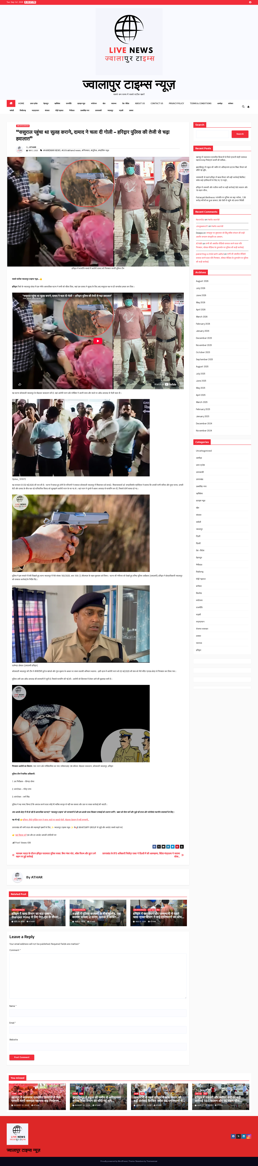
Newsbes (139, 1161)
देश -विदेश (125, 103)
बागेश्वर (230, 103)
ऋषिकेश (57, 103)
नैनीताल (71, 110)
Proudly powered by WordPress (114, 1161)
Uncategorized (23, 126)
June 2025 (201, 381)
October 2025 (203, 352)
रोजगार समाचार (202, 629)
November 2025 (204, 345)
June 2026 (201, 295)
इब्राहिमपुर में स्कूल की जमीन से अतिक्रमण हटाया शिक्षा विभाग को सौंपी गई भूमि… (97, 1099)
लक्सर (131, 110)
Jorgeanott (202, 226)
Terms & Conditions (200, 103)
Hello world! (214, 220)
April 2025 (201, 395)
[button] (243, 107)
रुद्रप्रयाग (35, 110)
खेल (104, 103)
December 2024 (204, 424)
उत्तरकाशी (98, 110)
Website (13, 1040)
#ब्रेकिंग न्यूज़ (103, 150)
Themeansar (151, 1161)
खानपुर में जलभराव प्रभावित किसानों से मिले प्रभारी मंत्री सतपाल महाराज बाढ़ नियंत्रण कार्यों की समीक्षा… (36, 1100)
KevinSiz (200, 220)
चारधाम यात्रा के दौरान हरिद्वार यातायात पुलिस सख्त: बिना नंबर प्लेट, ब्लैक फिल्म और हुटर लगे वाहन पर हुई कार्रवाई (56, 855)
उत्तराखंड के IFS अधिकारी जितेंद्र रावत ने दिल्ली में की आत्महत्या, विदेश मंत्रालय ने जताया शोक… (141, 855)
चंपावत (47, 110)
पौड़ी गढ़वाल (59, 110)
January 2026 (202, 331)
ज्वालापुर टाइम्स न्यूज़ (129, 83)
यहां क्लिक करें (20, 835)
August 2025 (202, 367)
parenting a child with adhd (210, 254)
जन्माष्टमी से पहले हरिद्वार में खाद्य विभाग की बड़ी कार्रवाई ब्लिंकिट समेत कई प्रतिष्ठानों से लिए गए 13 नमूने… (158, 1100)
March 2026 (202, 317)
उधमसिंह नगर (84, 110)
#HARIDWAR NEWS (51, 150)
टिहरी (198, 536)
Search (199, 124)
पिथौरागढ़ (23, 110)
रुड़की (121, 110)
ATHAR (32, 147)
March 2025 (202, 402)
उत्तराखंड (199, 479)
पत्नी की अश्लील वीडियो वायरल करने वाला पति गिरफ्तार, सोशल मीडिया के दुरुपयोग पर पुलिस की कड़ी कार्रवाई (222, 258)
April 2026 (201, 310)
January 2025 (202, 416)
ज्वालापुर (110, 110)
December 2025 (204, 338)
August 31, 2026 (22, 1105)
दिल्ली (198, 543)
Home (21, 103)
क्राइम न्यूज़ (81, 103)
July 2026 (200, 288)
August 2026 (202, 281)
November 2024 (204, 431)
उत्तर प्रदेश (33, 103)
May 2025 (200, 388)
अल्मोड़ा (219, 103)
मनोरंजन (94, 103)
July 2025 (200, 374)
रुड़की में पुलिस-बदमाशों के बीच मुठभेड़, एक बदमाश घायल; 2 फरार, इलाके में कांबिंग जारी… (96, 916)
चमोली (12, 110)
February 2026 (203, 324)
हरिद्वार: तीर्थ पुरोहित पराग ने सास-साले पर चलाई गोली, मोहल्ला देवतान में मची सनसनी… (56, 820)
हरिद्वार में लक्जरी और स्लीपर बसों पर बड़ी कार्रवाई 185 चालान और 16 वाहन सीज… (218, 1099)
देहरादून (46, 103)
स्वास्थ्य (113, 103)
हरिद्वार (157, 910)
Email (12, 1023)
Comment (15, 950)
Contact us (157, 103)
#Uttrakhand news (71, 150)
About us (140, 103)
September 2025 (204, 359)
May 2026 (200, 302)
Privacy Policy (176, 103)
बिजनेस (199, 593)
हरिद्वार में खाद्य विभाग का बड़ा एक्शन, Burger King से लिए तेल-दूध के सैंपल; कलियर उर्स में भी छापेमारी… (35, 916)
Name (13, 1006)
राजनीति (68, 103)
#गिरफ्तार (86, 150)
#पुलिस (94, 150)
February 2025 (203, 409)
